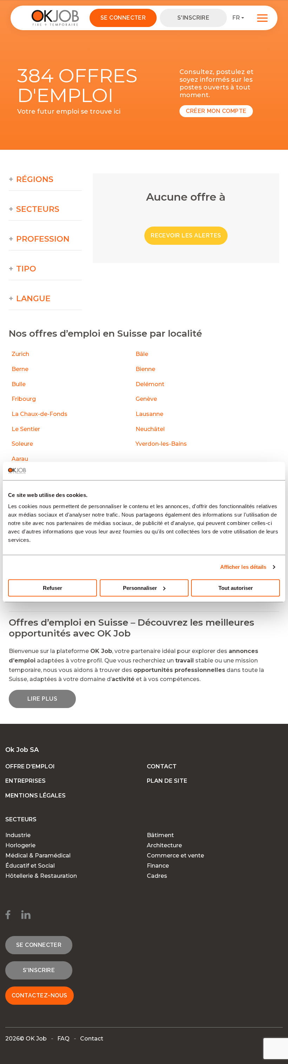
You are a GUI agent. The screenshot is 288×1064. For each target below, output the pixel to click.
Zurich (20, 354)
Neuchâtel (150, 429)
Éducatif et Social (30, 865)
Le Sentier (26, 429)
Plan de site (167, 780)
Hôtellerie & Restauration (41, 876)
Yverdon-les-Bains (161, 443)
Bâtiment (160, 835)
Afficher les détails (243, 567)
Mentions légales (35, 795)
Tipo (26, 269)
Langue (33, 299)
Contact (162, 766)
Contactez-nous (39, 995)
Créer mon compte (216, 111)
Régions (34, 179)
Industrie (18, 835)
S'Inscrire (193, 17)
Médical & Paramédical (38, 855)
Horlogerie (20, 845)
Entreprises (25, 780)
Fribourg (24, 399)
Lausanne (149, 414)
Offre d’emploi (30, 766)
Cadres (157, 876)
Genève (146, 399)
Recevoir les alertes (186, 235)
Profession (43, 239)
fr (236, 17)
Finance (158, 865)
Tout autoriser (235, 588)
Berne (20, 369)
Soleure (22, 443)
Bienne (145, 369)
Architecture (164, 845)
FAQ (63, 1038)
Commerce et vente (175, 855)
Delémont (150, 384)
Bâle (142, 354)
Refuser (52, 588)
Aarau (20, 459)
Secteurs (37, 209)
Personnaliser (140, 588)
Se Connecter (123, 17)
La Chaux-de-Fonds (39, 414)
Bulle (19, 384)
